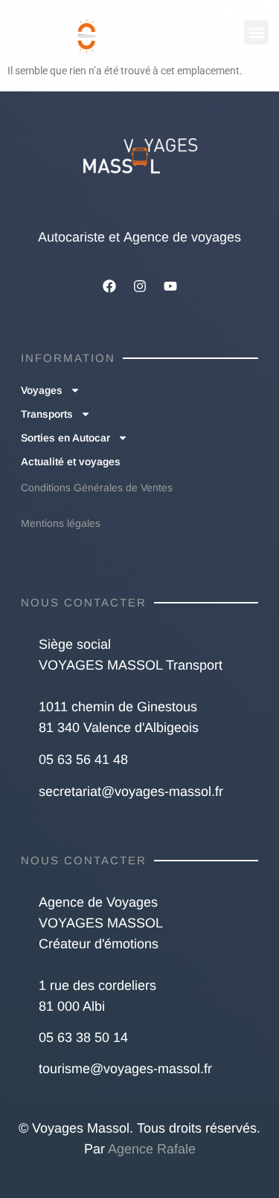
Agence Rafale (152, 1149)
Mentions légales (60, 523)
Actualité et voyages (71, 461)
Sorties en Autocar (65, 438)
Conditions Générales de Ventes (97, 487)
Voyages (41, 390)
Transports (47, 414)
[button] (256, 32)
